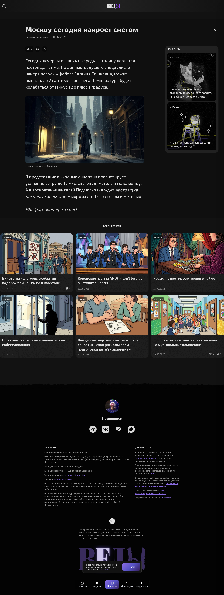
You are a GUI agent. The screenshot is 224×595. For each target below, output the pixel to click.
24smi (152, 473)
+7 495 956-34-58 (63, 479)
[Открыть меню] (220, 6)
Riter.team (166, 497)
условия (105, 569)
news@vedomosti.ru (75, 475)
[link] (37, 49)
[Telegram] (93, 429)
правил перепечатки (145, 458)
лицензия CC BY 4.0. (156, 493)
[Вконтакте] (106, 429)
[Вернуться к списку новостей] (215, 38)
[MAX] (131, 429)
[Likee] (118, 429)
